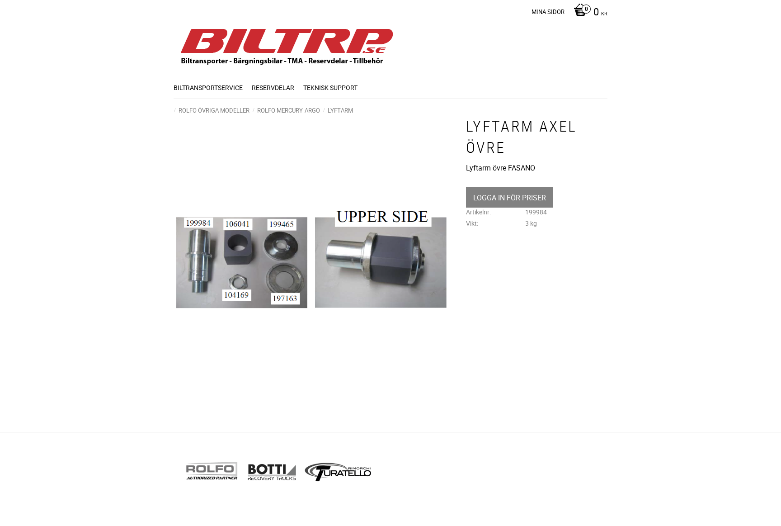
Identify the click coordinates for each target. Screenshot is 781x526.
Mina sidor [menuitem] (548, 12)
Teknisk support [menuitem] (330, 87)
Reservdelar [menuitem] (273, 87)
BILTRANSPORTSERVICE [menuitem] (208, 87)
